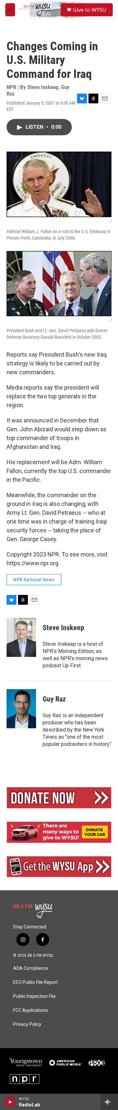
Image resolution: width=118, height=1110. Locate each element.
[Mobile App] (59, 866)
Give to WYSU (89, 10)
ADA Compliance (30, 968)
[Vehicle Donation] (59, 832)
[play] (10, 1102)
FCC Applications (30, 1010)
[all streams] (109, 1102)
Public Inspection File (34, 996)
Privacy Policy (27, 1024)
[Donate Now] (59, 797)
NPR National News (33, 579)
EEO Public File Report (35, 982)
